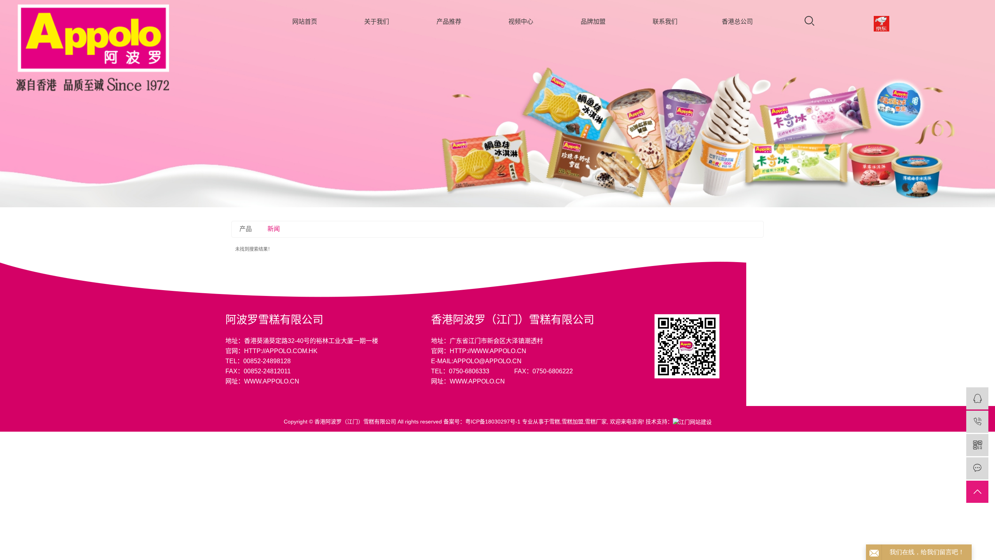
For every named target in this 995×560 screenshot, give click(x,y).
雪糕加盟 (572, 421)
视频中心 (520, 21)
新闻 (273, 229)
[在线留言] (977, 468)
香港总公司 (737, 21)
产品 (245, 229)
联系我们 (665, 21)
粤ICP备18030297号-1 (492, 421)
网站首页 (304, 21)
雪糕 (554, 421)
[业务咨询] (977, 398)
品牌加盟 (593, 21)
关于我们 (376, 21)
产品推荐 (448, 21)
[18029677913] (977, 422)
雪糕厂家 (596, 421)
